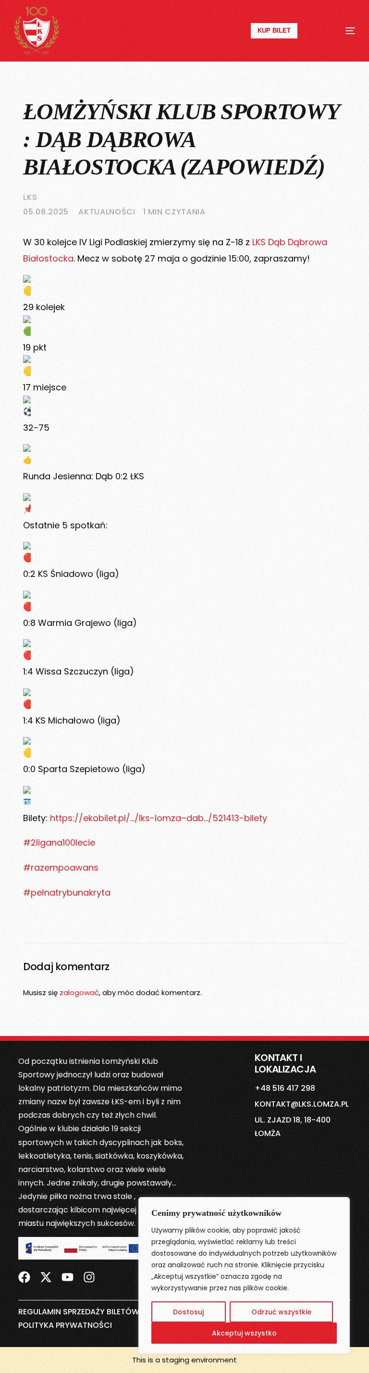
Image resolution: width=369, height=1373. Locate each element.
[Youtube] (68, 1277)
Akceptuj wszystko (244, 1333)
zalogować (79, 992)
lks (30, 197)
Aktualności (106, 211)
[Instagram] (89, 1277)
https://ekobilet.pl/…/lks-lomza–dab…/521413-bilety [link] (158, 818)
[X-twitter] (46, 1277)
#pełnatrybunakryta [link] (67, 892)
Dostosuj (188, 1312)
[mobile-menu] (339, 31)
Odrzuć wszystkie (281, 1312)
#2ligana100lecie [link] (59, 842)
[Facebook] (24, 1277)
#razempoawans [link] (60, 867)
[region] (244, 1275)
